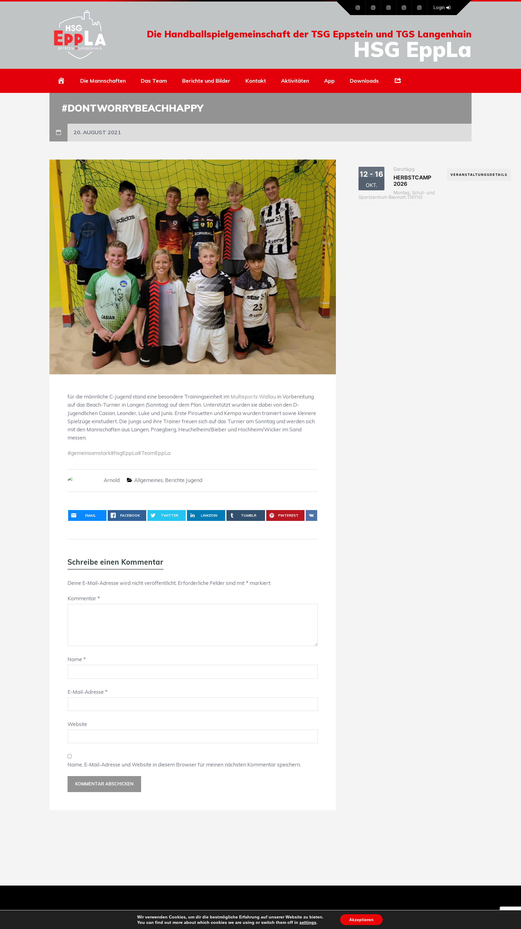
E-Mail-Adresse (88, 692)
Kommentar (84, 598)
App (329, 80)
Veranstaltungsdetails (478, 175)
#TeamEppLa (154, 453)
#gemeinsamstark (89, 453)
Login (439, 7)
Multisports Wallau (253, 396)
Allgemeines (148, 480)
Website (77, 724)
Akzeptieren (361, 919)
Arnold (112, 480)
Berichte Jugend (183, 480)
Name (77, 659)
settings (307, 922)
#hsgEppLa (124, 453)
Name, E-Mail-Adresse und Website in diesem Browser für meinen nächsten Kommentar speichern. (184, 764)
